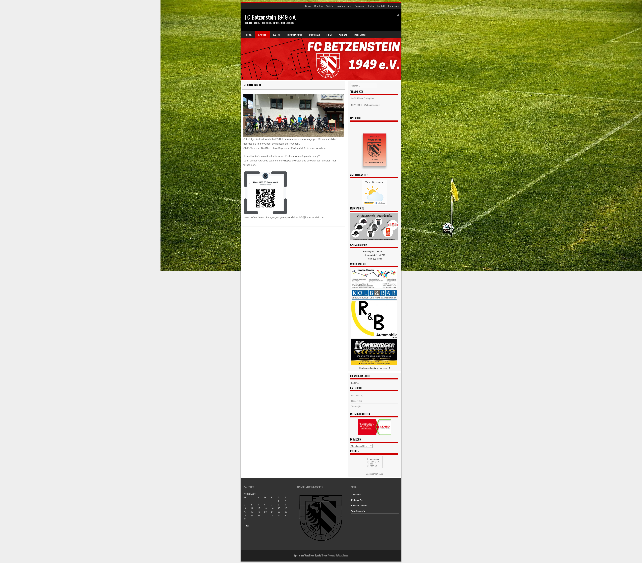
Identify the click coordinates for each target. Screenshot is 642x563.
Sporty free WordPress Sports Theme (310, 555)
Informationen (344, 6)
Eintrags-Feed (357, 500)
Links (371, 6)
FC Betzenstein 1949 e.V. (270, 17)
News (308, 6)
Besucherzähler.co (374, 473)
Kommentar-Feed (359, 505)
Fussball (355, 395)
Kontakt (381, 6)
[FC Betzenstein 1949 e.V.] (321, 44)
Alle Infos (381, 203)
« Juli (246, 525)
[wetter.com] (369, 203)
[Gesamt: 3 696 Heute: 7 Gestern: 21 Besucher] (374, 470)
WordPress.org (358, 510)
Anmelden (356, 494)
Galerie (330, 6)
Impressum (394, 6)
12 (259, 508)
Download (360, 6)
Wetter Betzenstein (374, 182)
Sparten (318, 6)
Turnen (354, 406)
